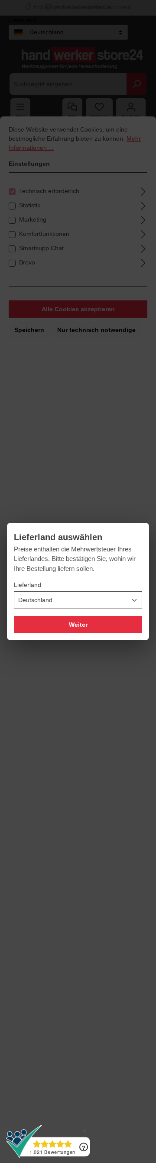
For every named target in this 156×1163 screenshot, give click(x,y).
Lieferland (27, 584)
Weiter (78, 624)
